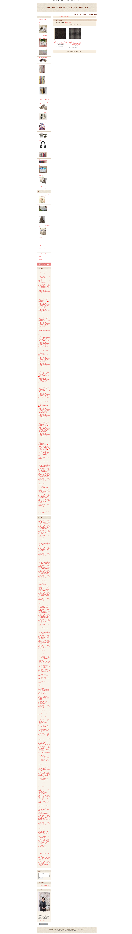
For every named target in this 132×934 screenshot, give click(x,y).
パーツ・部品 (41, 132)
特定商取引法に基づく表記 (53, 929)
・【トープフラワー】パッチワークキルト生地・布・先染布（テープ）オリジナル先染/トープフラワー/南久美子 (44, 656)
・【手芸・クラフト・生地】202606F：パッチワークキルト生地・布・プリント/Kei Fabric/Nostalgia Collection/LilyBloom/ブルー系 (44, 742)
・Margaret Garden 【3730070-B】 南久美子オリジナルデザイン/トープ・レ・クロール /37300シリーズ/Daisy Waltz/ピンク (44, 299)
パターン (41, 243)
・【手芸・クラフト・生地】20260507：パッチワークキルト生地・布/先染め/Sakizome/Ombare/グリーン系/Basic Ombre (44, 797)
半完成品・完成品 (42, 19)
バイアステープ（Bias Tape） (43, 103)
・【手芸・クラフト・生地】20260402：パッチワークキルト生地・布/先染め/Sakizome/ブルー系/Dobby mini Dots (44, 522)
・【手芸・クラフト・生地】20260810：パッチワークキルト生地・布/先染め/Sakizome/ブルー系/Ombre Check (44, 506)
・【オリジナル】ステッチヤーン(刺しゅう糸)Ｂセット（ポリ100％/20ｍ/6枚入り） (44, 276)
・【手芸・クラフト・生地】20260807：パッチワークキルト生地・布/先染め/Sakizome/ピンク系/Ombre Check (44, 491)
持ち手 (40, 140)
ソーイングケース (42, 251)
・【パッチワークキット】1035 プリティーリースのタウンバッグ (44, 678)
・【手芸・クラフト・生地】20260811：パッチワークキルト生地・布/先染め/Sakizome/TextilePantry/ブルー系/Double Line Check (44, 588)
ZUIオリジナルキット (43, 38)
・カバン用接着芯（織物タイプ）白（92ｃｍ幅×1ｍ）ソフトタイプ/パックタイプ (44, 666)
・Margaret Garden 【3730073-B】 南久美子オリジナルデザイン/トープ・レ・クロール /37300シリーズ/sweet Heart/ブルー (44, 417)
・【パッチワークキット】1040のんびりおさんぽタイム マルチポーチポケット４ (44, 511)
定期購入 (41, 186)
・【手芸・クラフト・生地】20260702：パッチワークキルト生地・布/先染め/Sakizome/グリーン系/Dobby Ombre (44, 532)
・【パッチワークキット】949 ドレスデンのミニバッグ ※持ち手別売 (43, 702)
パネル (40, 237)
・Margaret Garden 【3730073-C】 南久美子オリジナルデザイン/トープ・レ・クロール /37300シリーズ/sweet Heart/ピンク (44, 423)
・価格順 (66, 22)
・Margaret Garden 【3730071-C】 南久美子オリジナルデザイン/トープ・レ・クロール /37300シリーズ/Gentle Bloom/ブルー (44, 338)
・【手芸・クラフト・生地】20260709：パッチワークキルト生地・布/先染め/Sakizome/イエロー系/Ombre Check (44, 572)
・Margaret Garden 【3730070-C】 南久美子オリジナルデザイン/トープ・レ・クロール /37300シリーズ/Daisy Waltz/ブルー (44, 305)
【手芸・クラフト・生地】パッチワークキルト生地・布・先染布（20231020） (60, 42)
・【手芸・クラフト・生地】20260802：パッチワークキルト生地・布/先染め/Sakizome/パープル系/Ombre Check (44, 464)
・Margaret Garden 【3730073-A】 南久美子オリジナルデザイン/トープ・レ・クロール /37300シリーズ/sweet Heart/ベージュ (44, 410)
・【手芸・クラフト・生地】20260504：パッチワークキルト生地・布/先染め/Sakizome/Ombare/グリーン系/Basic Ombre (44, 791)
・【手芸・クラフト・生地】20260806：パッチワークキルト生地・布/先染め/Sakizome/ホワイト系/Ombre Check (44, 485)
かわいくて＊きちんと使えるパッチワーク (44, 226)
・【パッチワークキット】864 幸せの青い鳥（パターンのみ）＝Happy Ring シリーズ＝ (44, 847)
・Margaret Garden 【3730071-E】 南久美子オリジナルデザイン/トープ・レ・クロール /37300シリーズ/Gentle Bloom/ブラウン (44, 352)
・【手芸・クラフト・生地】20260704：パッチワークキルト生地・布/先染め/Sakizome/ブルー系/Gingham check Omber (44, 543)
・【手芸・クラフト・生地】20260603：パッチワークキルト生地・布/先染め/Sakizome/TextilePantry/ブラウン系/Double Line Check (44, 748)
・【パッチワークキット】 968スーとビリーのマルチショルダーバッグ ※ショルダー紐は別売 (44, 698)
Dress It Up (41, 256)
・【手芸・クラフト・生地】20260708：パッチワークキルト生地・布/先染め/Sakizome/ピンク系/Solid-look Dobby (44, 567)
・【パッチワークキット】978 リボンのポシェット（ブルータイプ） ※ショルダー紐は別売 (44, 712)
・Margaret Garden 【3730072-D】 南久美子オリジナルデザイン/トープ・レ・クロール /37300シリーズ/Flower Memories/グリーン (44, 388)
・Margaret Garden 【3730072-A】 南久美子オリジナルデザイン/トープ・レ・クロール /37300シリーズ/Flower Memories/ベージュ (44, 366)
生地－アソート (42, 86)
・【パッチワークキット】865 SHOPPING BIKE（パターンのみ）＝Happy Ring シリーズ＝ (44, 852)
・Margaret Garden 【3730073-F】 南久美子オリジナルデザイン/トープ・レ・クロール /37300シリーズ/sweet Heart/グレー (44, 442)
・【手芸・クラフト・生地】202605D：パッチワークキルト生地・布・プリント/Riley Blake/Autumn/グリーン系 (44, 803)
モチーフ (41, 240)
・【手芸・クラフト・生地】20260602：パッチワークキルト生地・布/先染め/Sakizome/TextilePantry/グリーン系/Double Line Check (44, 863)
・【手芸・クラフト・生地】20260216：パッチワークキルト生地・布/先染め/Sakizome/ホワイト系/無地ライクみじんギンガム (44, 286)
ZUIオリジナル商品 (43, 57)
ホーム (56, 16)
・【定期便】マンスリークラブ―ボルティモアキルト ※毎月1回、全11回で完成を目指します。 (44, 662)
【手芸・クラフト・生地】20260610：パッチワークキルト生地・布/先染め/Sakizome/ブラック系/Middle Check (75, 43)
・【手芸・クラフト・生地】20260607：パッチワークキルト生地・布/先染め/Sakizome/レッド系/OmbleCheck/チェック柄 (44, 825)
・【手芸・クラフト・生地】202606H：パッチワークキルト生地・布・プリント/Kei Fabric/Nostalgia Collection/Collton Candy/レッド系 (44, 818)
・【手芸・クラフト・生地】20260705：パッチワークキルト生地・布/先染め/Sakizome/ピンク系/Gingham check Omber (44, 549)
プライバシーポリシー (80, 929)
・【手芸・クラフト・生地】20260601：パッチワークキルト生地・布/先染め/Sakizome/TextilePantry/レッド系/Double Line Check (44, 688)
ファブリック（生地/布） (44, 99)
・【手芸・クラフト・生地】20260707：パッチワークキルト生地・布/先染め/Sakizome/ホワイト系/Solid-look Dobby (44, 561)
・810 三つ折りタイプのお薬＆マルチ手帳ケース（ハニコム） (44, 726)
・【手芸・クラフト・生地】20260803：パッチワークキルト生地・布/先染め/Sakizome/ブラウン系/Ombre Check (44, 470)
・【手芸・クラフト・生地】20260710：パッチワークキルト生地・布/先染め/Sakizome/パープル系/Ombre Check (44, 577)
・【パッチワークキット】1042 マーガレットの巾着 (43, 675)
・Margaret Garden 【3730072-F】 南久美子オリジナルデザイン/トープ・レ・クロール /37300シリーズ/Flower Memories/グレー (44, 403)
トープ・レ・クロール (43, 253)
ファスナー (41, 151)
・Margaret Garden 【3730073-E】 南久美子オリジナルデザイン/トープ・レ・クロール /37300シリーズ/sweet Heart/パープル (44, 436)
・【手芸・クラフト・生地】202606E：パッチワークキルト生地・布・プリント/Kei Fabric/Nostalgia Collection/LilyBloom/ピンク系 (44, 736)
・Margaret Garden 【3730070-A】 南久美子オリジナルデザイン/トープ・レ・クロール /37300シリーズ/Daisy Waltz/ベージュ (44, 293)
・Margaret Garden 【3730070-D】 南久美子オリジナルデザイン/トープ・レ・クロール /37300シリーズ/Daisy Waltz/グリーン (44, 312)
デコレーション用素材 (43, 188)
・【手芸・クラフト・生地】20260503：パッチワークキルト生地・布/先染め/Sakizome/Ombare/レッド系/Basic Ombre (44, 721)
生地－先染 (41, 64)
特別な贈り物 (41, 24)
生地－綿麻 (41, 97)
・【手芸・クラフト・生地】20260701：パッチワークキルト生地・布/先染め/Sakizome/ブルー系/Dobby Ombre (44, 527)
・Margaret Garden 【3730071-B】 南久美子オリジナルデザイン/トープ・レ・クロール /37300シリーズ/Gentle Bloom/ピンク (44, 332)
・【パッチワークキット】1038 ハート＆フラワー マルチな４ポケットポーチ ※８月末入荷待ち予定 (44, 281)
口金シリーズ (41, 245)
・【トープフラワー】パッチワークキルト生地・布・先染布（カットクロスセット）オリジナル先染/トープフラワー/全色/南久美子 (44, 762)
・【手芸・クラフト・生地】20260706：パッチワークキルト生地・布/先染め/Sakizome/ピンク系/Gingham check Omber (44, 556)
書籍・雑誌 (41, 175)
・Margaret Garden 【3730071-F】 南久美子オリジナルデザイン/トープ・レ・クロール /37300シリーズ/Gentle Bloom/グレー (44, 359)
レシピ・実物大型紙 (43, 35)
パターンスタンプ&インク (44, 122)
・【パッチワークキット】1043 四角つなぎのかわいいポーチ (44, 693)
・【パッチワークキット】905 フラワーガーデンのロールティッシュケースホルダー (44, 785)
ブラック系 (66, 16)
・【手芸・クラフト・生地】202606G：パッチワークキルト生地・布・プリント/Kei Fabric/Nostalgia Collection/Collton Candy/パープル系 (44, 831)
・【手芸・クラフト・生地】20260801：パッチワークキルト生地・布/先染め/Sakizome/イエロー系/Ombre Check (44, 459)
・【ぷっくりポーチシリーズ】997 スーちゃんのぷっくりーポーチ (44, 730)
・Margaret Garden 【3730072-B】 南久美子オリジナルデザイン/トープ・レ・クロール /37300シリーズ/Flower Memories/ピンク (44, 373)
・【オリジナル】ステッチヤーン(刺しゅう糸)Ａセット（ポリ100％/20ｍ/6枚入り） (44, 272)
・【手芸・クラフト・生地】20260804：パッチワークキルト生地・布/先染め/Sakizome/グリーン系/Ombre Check (44, 475)
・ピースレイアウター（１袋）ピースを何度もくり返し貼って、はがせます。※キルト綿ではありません (44, 780)
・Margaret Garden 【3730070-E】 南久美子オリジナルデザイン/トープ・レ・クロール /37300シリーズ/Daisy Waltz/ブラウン (44, 318)
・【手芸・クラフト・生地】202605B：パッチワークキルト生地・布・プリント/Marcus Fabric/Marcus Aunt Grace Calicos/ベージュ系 (44, 774)
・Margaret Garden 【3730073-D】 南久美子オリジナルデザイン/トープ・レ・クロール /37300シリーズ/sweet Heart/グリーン (44, 429)
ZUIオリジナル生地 (43, 49)
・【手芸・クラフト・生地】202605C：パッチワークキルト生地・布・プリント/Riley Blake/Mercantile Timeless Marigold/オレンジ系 (44, 841)
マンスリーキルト (42, 248)
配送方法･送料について (71, 929)
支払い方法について (62, 929)
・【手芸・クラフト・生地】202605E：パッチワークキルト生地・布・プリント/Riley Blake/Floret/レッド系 (44, 808)
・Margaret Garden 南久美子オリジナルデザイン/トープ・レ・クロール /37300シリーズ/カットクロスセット (44, 448)
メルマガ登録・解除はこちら (44, 885)
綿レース (41, 22)
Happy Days (41, 205)
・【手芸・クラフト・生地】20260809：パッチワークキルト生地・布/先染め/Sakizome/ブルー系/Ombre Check (44, 501)
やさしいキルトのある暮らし (44, 214)
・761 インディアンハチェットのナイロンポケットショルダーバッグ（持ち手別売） (44, 756)
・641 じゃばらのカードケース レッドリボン (43, 837)
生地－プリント (42, 75)
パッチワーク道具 (42, 112)
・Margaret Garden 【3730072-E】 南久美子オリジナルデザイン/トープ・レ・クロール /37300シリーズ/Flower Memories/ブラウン (44, 395)
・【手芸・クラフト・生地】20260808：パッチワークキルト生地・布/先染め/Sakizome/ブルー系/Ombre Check (44, 496)
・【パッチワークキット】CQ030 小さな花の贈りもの (44, 813)
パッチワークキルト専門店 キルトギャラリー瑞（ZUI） (67, 8)
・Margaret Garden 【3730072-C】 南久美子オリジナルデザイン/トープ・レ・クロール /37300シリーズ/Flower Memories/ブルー (44, 380)
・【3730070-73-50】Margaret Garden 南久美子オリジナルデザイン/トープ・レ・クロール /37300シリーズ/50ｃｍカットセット (44, 454)
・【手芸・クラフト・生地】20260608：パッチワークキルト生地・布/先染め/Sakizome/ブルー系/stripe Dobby (44, 707)
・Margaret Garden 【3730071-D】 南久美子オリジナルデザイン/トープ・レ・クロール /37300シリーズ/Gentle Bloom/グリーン (44, 344)
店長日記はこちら (44, 920)
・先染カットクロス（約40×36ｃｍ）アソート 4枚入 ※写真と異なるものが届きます (44, 671)
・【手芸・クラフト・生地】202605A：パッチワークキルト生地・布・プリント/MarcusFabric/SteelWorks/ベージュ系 (44, 768)
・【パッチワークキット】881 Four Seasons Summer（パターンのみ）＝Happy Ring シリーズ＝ (44, 858)
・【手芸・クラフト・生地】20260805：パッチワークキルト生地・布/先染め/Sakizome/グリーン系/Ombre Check (44, 480)
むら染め (41, 259)
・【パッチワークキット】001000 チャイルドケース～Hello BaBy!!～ (44, 683)
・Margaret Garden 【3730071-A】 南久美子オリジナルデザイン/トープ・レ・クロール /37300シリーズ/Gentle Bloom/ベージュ (44, 324)
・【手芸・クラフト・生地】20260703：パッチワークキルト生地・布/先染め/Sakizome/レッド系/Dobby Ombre (44, 537)
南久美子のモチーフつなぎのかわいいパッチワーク (44, 194)
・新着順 (69, 22)
